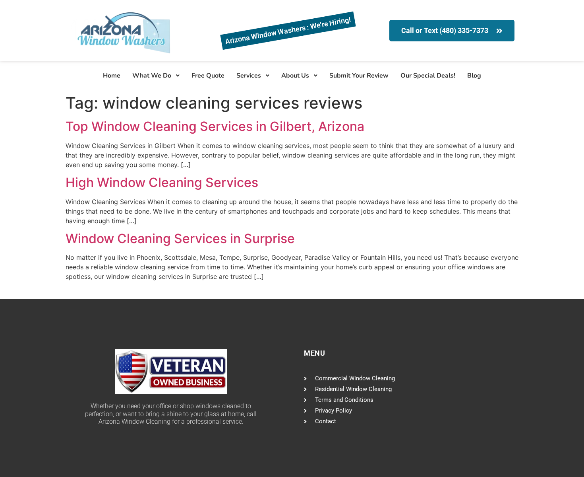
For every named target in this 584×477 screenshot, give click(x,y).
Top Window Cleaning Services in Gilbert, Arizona (215, 126)
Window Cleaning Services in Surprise (180, 238)
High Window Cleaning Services (162, 182)
